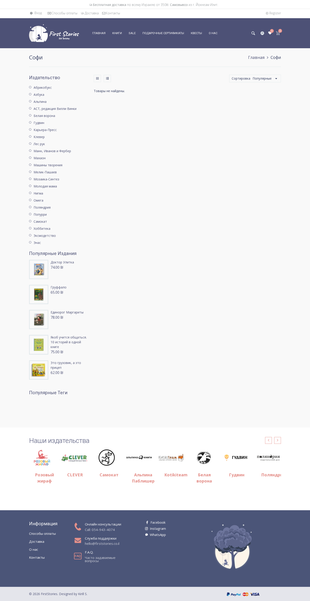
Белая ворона (44, 116)
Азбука (39, 94)
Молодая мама (45, 186)
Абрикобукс (43, 87)
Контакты (113, 13)
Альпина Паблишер (143, 478)
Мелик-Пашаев (45, 172)
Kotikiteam (175, 474)
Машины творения (48, 165)
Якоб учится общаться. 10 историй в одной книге (69, 342)
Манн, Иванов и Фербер (52, 151)
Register (275, 13)
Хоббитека (42, 228)
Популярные (262, 78)
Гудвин (39, 123)
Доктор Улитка (62, 262)
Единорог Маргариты (67, 312)
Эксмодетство (45, 235)
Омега (38, 200)
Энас (37, 242)
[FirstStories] (54, 33)
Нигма (38, 193)
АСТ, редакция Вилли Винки (55, 108)
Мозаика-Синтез (46, 179)
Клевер (39, 137)
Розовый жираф (44, 478)
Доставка (92, 13)
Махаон (40, 158)
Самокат (40, 221)
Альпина (40, 101)
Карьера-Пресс (45, 130)
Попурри (40, 214)
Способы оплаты (64, 13)
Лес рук (39, 144)
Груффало (58, 287)
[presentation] (268, 440)
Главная (256, 57)
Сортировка (241, 78)
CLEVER (75, 474)
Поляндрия (42, 207)
